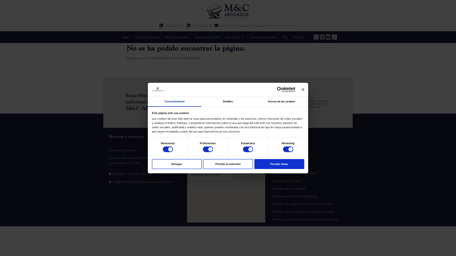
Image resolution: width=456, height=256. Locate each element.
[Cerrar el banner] (303, 89)
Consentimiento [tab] (175, 101)
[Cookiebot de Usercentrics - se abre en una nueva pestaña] (279, 89)
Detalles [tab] (228, 101)
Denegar (177, 163)
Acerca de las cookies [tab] (281, 101)
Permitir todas (279, 163)
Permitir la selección (228, 163)
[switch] (208, 149)
